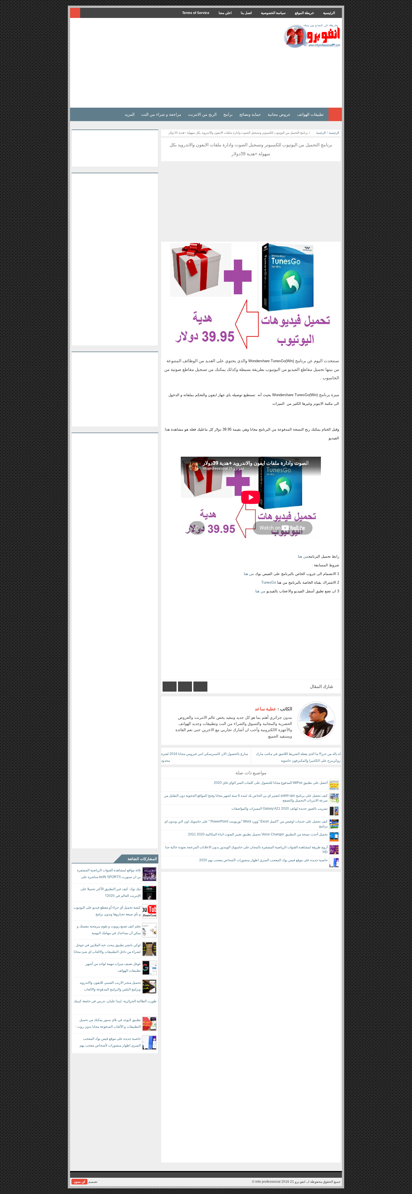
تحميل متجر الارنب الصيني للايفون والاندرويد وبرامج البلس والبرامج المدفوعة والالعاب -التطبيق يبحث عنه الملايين (110, 987)
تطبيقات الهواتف (310, 114)
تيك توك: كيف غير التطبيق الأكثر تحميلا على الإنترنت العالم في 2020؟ (110, 892)
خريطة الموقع (304, 13)
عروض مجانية (279, 114)
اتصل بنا (246, 13)
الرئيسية (329, 13)
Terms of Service (195, 13)
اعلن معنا (225, 13)
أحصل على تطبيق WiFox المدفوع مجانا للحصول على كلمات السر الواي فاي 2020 (271, 783)
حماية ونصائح (250, 114)
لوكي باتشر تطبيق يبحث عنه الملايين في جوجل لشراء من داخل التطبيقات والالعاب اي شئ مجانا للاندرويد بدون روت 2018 (107, 949)
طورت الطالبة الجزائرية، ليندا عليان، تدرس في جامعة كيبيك (115, 1001)
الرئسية (321, 132)
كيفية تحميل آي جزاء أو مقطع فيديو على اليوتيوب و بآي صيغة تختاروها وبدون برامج (107, 911)
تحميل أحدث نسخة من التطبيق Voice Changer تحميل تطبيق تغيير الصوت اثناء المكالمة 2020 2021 (258, 834)
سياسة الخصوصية (273, 13)
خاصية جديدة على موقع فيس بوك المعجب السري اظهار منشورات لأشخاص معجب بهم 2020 (263, 860)
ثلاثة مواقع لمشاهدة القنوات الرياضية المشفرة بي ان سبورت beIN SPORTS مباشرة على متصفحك (109, 874)
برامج (228, 114)
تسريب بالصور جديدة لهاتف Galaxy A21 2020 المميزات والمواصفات (280, 808)
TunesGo (268, 582)
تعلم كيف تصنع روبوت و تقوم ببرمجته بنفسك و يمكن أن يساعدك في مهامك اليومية (109, 929)
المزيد (130, 114)
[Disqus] (251, 942)
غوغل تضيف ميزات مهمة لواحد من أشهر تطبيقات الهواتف (113, 967)
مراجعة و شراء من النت (161, 114)
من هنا (303, 556)
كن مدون (79, 1181)
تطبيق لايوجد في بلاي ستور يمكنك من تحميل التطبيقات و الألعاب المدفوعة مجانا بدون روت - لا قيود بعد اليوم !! (108, 1024)
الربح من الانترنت (202, 114)
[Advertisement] (173, 63)
